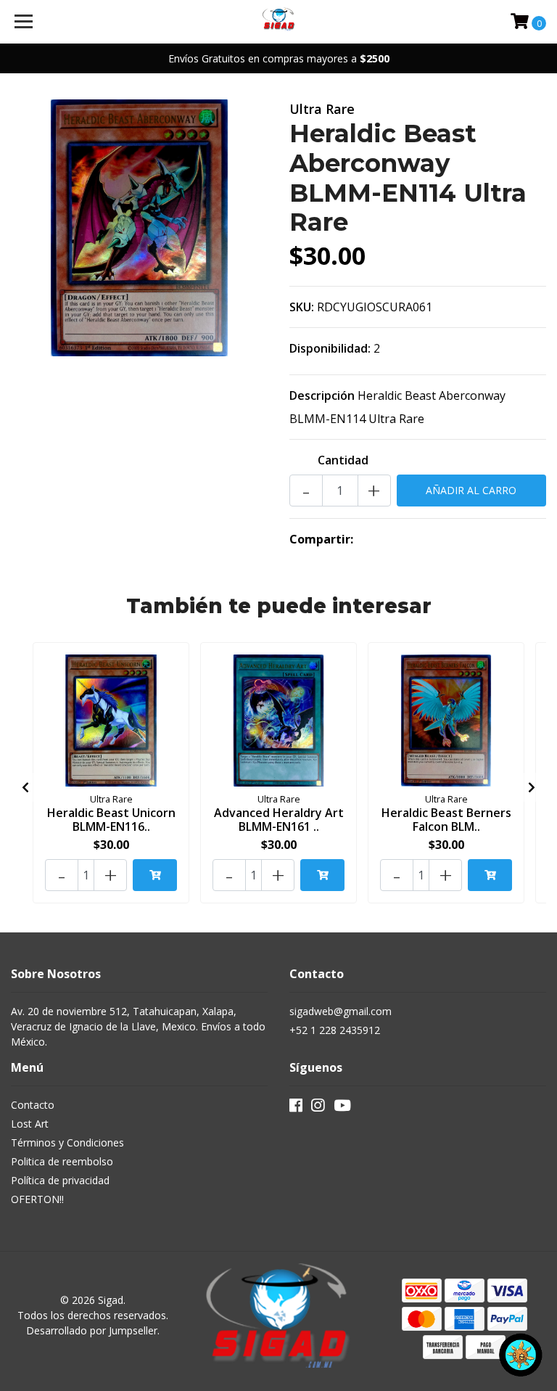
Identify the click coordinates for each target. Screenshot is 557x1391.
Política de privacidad (60, 1180)
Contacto (32, 1105)
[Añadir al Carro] (155, 875)
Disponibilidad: (330, 348)
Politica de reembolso (62, 1161)
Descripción (322, 395)
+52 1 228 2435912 (334, 1030)
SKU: (301, 307)
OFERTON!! (37, 1199)
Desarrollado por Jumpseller (91, 1330)
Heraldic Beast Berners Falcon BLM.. (446, 819)
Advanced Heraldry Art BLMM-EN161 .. (279, 819)
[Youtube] (342, 1108)
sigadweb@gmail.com (340, 1011)
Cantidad (343, 460)
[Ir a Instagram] (317, 1108)
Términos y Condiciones (67, 1142)
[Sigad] (279, 22)
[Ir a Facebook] (295, 1108)
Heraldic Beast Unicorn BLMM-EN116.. (111, 819)
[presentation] (25, 787)
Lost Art (30, 1124)
